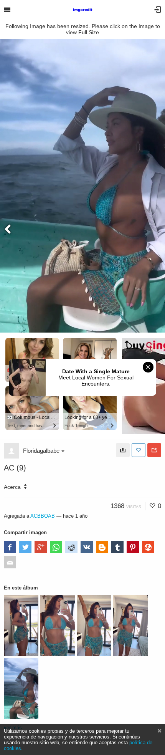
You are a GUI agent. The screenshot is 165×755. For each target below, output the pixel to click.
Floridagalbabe (41, 450)
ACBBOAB (42, 516)
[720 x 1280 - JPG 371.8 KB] (123, 450)
